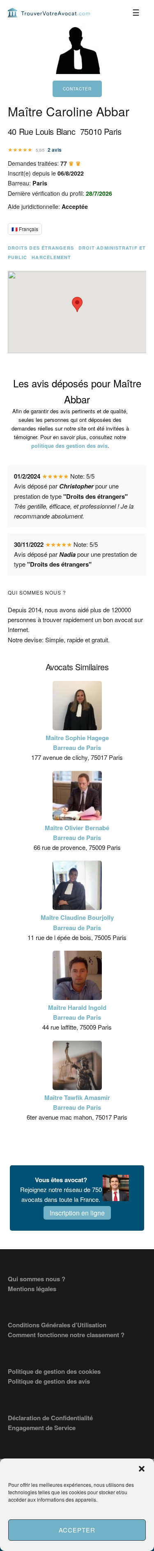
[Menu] (136, 12)
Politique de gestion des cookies (54, 1371)
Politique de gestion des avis (49, 1381)
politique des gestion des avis (69, 445)
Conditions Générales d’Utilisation (57, 1324)
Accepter (77, 1530)
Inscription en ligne (77, 1213)
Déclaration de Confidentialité (50, 1417)
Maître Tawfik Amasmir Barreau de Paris (77, 1102)
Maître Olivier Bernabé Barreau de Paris (77, 832)
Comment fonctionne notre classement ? (66, 1334)
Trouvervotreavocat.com (49, 12)
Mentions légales (32, 1288)
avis (55, 149)
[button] (142, 1469)
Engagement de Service (42, 1427)
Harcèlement (51, 257)
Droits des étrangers (41, 248)
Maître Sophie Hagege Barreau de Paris (77, 742)
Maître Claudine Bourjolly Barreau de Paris (77, 922)
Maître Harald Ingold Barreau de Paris (77, 1012)
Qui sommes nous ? (36, 1278)
